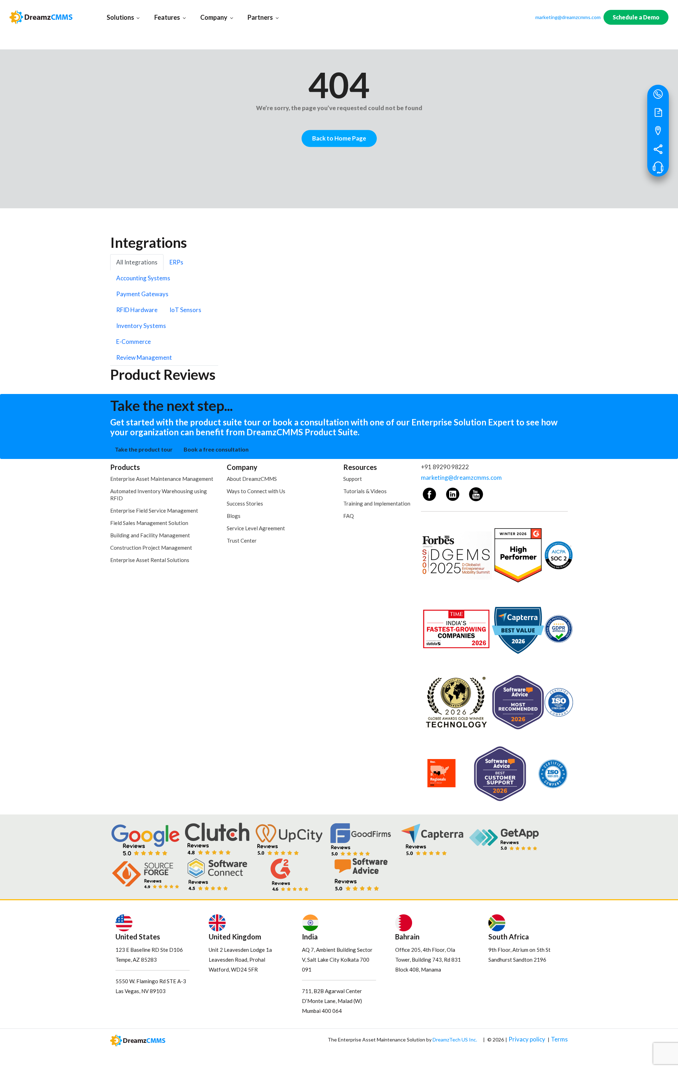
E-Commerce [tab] (133, 341)
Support (352, 479)
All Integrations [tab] (136, 262)
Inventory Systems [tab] (141, 325)
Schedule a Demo (636, 17)
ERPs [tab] (176, 262)
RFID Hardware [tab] (136, 309)
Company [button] (221, 17)
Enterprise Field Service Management (154, 510)
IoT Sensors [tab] (185, 309)
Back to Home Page (339, 138)
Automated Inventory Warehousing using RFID (158, 494)
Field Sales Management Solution (149, 523)
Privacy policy (527, 1039)
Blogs (233, 516)
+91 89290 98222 (445, 467)
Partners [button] (268, 17)
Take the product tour (144, 449)
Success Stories (245, 503)
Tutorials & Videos (365, 491)
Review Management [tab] (144, 357)
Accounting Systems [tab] (143, 278)
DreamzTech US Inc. (455, 1040)
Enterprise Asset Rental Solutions (149, 560)
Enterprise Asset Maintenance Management (161, 479)
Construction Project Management (151, 547)
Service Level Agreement (256, 528)
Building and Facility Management (150, 535)
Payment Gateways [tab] (142, 294)
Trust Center (242, 540)
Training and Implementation (376, 503)
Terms (559, 1039)
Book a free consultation (216, 449)
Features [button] (174, 17)
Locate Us (657, 132)
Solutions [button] (128, 17)
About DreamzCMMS (252, 479)
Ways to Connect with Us (256, 491)
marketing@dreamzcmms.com (568, 17)
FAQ (348, 516)
